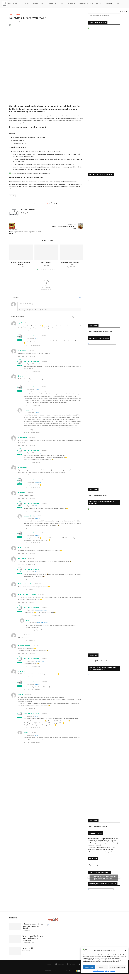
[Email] (126, 11)
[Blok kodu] (38, 310)
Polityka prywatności (110, 971)
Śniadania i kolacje (14, 4)
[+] (46, 309)
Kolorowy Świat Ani (25, 584)
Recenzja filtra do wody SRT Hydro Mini (100, 331)
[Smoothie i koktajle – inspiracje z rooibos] (21, 252)
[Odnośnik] (40, 310)
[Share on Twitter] (52, 203)
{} (43, 309)
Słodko (43, 4)
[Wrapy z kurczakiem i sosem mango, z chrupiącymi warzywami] (15, 939)
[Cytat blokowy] (35, 310)
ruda (20, 547)
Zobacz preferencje (117, 967)
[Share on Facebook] (51, 203)
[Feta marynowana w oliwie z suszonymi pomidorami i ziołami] (15, 926)
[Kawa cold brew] (46, 252)
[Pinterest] (124, 11)
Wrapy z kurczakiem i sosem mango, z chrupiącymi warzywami (32, 938)
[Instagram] (122, 11)
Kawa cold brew (46, 262)
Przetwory (53, 4)
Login (79, 297)
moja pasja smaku (24, 645)
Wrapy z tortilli (27, 948)
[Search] (123, 4)
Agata (36, 338)
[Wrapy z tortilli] (15, 951)
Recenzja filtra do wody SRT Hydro (98, 495)
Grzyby (35, 4)
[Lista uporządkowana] (30, 310)
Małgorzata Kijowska (22, 21)
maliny (12, 195)
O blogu (98, 4)
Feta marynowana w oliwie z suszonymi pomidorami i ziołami (32, 926)
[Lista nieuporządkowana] (32, 310)
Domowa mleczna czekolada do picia (71, 263)
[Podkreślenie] (24, 310)
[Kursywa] (22, 310)
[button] (125, 950)
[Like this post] (49, 203)
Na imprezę (108, 4)
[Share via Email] (56, 203)
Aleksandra (38, 364)
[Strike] (27, 310)
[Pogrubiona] (19, 310)
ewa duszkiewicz (29, 516)
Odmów (102, 967)
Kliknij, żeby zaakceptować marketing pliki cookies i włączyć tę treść (104, 878)
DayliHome (71, 4)
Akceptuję (89, 967)
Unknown (21, 492)
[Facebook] (120, 11)
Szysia (20, 694)
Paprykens (22, 558)
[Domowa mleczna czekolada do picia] (71, 252)
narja (20, 635)
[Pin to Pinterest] (54, 203)
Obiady (26, 4)
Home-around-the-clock (27, 594)
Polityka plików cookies (98, 971)
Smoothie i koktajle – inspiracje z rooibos (20, 263)
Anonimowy (38, 453)
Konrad (37, 389)
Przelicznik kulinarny (86, 4)
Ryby (62, 4)
